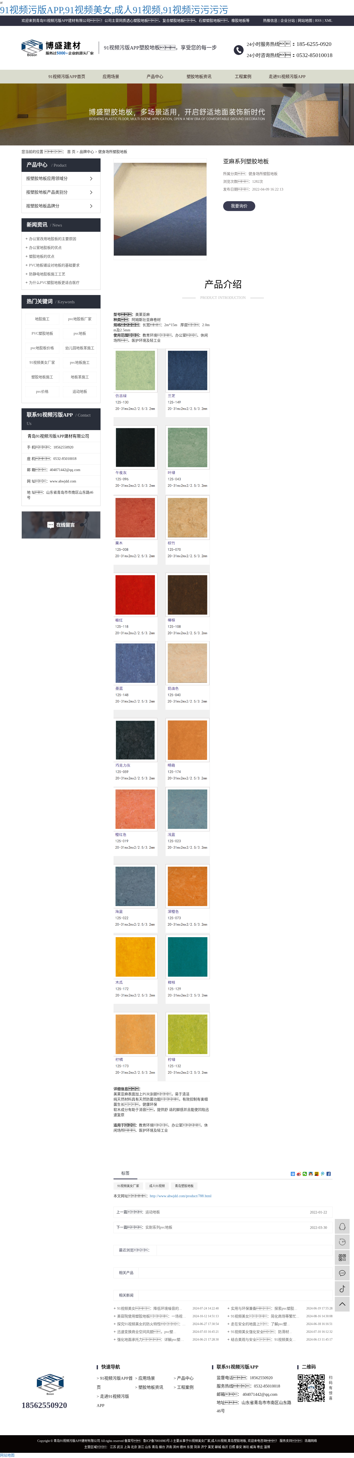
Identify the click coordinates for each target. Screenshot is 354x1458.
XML (328, 21)
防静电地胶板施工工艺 (47, 274)
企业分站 (287, 21)
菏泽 (197, 1447)
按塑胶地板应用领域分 (47, 178)
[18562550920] (342, 1242)
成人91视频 (157, 1186)
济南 (169, 1447)
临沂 (225, 1447)
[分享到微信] (305, 1174)
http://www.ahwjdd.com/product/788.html (180, 1196)
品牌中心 (87, 152)
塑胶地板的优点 (41, 256)
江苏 (113, 1447)
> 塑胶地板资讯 (149, 1387)
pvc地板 (80, 333)
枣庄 (260, 1447)
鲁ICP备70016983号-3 (157, 1441)
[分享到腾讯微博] (323, 1174)
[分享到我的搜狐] (317, 1174)
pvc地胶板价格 (42, 348)
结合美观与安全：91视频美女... (263, 1340)
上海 (127, 1447)
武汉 (120, 1447)
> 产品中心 (184, 1378)
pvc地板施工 (80, 362)
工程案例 (243, 76)
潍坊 (246, 1447)
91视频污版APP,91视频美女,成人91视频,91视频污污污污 (114, 10)
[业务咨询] (342, 1226)
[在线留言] (342, 1273)
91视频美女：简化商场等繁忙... (265, 1316)
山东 (148, 1447)
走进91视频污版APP (287, 76)
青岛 (155, 1447)
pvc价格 (42, 392)
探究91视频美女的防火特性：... (151, 1324)
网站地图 (305, 21)
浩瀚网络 (311, 1441)
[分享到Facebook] (329, 1174)
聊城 (218, 1447)
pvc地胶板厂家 (79, 319)
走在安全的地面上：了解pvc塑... (260, 1324)
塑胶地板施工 (42, 377)
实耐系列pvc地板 (158, 1227)
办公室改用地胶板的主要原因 (52, 239)
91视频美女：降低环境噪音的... (149, 1308)
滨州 (176, 1447)
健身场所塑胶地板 (112, 152)
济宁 (204, 1447)
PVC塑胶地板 (42, 333)
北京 (134, 1447)
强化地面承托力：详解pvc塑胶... (152, 1340)
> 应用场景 (145, 1378)
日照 (232, 1447)
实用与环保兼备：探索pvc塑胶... (264, 1308)
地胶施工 (42, 319)
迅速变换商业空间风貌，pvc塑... (146, 1332)
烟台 (162, 1447)
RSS (318, 21)
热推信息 (270, 21)
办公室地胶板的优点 (45, 248)
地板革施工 (80, 377)
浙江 (141, 1447)
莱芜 (211, 1447)
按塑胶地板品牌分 (42, 206)
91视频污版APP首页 (66, 76)
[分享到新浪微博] (299, 1174)
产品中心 (155, 76)
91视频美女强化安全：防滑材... (261, 1332)
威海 (253, 1447)
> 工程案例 (184, 1387)
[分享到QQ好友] (311, 1174)
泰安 (239, 1447)
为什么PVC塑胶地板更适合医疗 (54, 283)
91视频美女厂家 (42, 362)
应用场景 (111, 76)
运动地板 (80, 392)
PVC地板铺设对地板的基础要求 (54, 265)
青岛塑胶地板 (184, 1186)
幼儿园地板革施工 (79, 348)
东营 (190, 1447)
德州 (183, 1447)
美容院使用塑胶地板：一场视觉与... (155, 1316)
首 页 (71, 152)
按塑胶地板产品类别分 (47, 192)
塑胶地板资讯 (199, 76)
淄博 (267, 1447)
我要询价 (239, 206)
